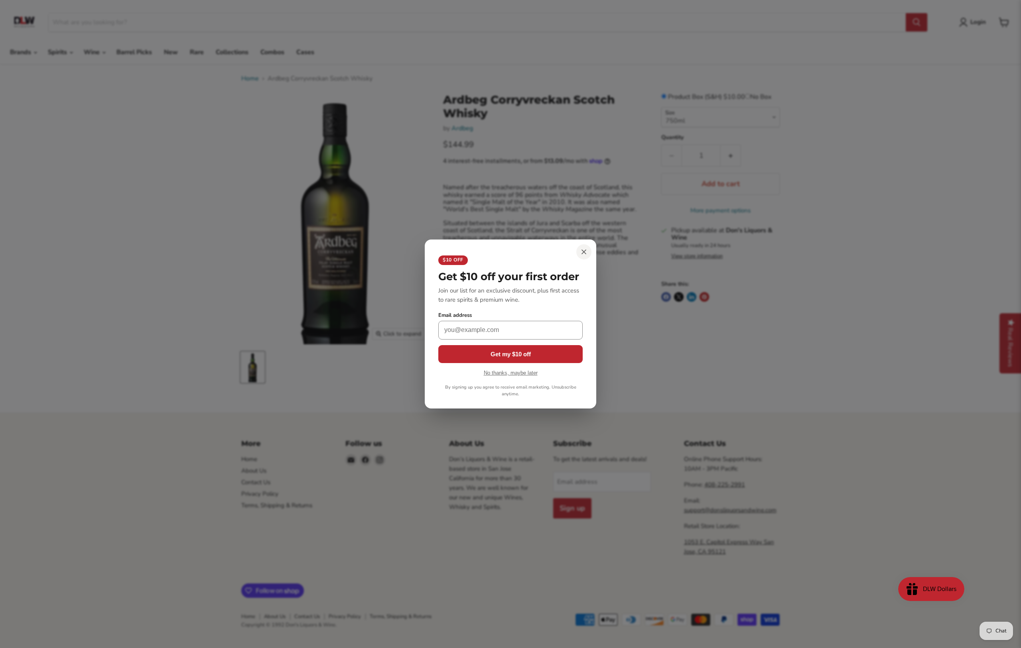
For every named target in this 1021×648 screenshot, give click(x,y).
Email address (455, 315)
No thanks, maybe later (511, 373)
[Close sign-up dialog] (583, 251)
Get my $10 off (511, 354)
